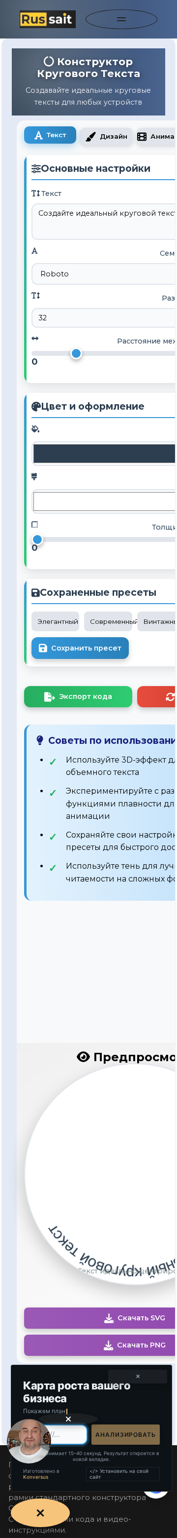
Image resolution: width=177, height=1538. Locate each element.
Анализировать (125, 1434)
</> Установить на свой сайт (118, 1474)
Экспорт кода (85, 696)
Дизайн (113, 136)
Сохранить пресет (86, 648)
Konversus (35, 1477)
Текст (56, 135)
